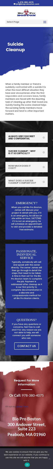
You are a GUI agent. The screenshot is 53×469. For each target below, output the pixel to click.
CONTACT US (26, 346)
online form (22, 406)
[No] (49, 458)
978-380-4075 (26, 2)
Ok (27, 465)
